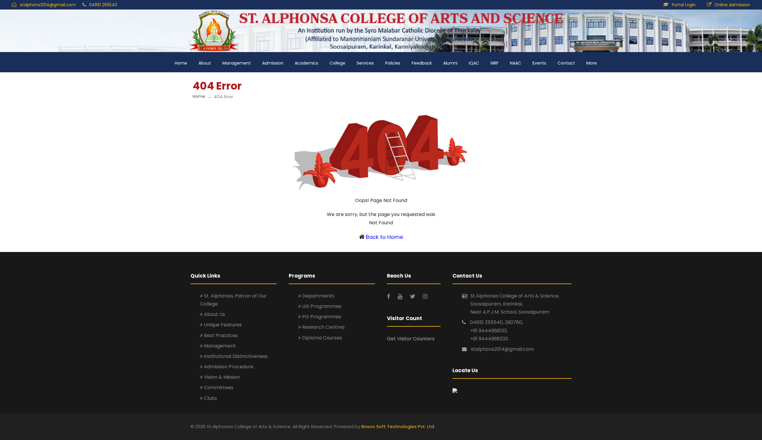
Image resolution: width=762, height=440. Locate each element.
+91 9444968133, (489, 330)
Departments (317, 295)
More (591, 63)
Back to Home (384, 237)
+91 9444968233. (489, 338)
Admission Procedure (228, 366)
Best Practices (220, 335)
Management (236, 63)
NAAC (515, 63)
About (205, 63)
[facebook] (389, 296)
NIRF (495, 63)
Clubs (210, 398)
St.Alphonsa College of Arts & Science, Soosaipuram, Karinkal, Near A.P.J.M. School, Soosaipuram (514, 303)
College (337, 63)
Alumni (450, 63)
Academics (306, 63)
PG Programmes (321, 316)
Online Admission (732, 5)
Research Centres (323, 327)
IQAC (474, 63)
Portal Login (684, 5)
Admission (272, 63)
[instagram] (425, 296)
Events (539, 63)
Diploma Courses (321, 337)
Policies (392, 63)
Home (181, 63)
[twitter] (413, 296)
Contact (566, 63)
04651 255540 (103, 5)
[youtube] (401, 296)
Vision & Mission (221, 377)
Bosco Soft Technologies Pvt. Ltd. (398, 426)
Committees (218, 387)
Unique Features (222, 324)
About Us (214, 314)
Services (365, 63)
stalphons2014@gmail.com (48, 5)
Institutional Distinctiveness (235, 356)
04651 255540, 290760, (496, 322)
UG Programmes (321, 306)
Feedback (422, 63)
